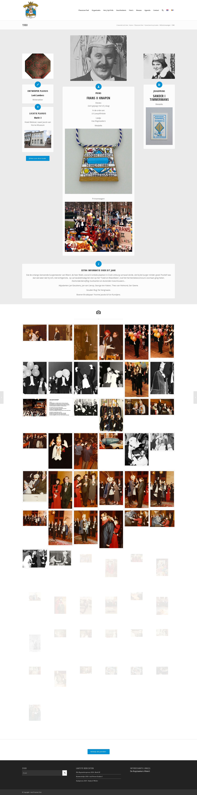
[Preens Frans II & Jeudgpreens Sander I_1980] (136, 415)
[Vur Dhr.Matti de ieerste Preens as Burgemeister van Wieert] (60, 490)
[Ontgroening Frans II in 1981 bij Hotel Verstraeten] (60, 643)
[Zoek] (162, 10)
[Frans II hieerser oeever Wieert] (85, 529)
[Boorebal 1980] (60, 451)
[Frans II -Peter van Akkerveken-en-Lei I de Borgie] (162, 451)
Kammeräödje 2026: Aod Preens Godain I (89, 776)
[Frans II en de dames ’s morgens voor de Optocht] (111, 568)
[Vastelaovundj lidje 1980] (60, 415)
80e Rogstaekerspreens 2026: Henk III (88, 772)
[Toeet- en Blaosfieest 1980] (85, 606)
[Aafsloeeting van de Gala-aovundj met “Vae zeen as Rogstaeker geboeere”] (35, 415)
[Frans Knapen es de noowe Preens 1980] (85, 379)
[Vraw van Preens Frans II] (60, 606)
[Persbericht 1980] (35, 643)
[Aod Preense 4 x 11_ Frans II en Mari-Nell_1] (111, 679)
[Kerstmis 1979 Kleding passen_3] (85, 342)
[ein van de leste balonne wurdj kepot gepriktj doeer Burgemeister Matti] (60, 379)
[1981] (195, 397)
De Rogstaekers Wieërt (140, 771)
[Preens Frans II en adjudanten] (85, 415)
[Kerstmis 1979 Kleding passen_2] (60, 342)
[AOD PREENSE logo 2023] (31, 10)
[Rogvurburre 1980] (111, 606)
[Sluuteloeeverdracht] (35, 529)
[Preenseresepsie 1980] (35, 568)
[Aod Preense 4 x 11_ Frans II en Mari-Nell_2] (136, 679)
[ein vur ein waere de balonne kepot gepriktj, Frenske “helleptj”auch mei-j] (162, 342)
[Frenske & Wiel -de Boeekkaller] (111, 342)
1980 (25, 25)
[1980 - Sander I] (159, 66)
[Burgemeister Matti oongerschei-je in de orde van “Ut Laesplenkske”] (136, 490)
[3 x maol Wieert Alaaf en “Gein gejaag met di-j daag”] (162, 490)
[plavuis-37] (37, 66)
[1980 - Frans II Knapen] (98, 58)
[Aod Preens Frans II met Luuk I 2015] (35, 713)
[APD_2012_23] (162, 679)
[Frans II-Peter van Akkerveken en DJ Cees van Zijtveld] (136, 451)
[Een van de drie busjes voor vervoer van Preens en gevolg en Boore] (111, 451)
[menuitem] (83, 10)
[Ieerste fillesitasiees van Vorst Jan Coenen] (136, 379)
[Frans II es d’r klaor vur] (162, 379)
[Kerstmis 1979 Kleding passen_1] (35, 342)
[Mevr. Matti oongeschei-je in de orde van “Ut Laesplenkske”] (111, 490)
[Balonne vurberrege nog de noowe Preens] (136, 342)
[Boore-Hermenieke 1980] (85, 451)
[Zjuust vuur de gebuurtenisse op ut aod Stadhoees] (85, 490)
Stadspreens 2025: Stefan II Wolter (87, 781)
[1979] (2, 397)
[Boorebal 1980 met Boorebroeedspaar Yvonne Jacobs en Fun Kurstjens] (162, 415)
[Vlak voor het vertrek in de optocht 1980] (136, 568)
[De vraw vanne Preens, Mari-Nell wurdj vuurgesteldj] (111, 379)
